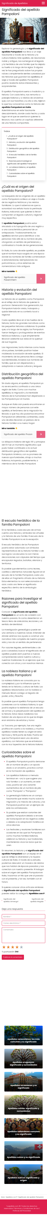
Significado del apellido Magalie (37, 900)
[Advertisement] (23, 490)
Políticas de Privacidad (22, 1211)
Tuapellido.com (12, 1206)
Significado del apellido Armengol (10, 900)
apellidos (35, 76)
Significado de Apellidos (15, 3)
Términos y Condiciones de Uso (26, 1208)
